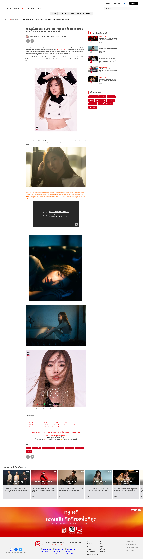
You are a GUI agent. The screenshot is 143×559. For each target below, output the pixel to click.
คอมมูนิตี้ (102, 552)
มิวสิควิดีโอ (71, 14)
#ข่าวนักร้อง (109, 104)
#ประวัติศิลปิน (111, 100)
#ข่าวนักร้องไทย (36, 448)
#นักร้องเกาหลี (92, 107)
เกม (28, 8)
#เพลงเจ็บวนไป (69, 448)
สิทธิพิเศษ (16, 8)
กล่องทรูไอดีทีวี (91, 552)
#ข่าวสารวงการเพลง (100, 100)
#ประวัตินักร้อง (111, 97)
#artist (28, 448)
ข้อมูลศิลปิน (80, 14)
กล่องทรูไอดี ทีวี (118, 3)
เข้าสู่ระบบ (133, 3)
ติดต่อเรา (128, 554)
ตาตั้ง (32, 8)
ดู (10, 8)
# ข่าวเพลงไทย (103, 36)
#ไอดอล (29, 451)
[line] (11, 549)
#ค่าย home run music (48, 448)
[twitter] (20, 549)
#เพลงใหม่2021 (79, 448)
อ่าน (23, 8)
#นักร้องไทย (102, 97)
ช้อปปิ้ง (89, 549)
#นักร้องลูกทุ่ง (92, 104)
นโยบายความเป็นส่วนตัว (132, 547)
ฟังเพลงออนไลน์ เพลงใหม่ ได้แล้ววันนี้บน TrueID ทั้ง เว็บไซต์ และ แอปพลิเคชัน (56, 432)
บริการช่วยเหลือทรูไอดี (93, 554)
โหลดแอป (108, 3)
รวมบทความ (62, 14)
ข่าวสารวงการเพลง (16, 20)
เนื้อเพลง (88, 14)
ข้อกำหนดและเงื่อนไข (131, 544)
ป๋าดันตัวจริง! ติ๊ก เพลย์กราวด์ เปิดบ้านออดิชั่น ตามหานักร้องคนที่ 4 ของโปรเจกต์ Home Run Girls (54, 423)
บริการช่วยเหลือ (130, 551)
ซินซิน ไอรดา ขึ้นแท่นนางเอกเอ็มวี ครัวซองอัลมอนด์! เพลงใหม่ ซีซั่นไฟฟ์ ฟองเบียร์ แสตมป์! (52, 425)
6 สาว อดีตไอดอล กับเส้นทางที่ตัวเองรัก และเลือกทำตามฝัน (44, 427)
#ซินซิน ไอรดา (60, 448)
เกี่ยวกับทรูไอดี (129, 541)
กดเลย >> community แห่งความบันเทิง (56, 435)
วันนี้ (6, 8)
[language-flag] (124, 3)
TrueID (10, 3)
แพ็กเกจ (102, 549)
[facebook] (16, 549)
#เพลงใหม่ (101, 104)
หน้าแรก (54, 14)
